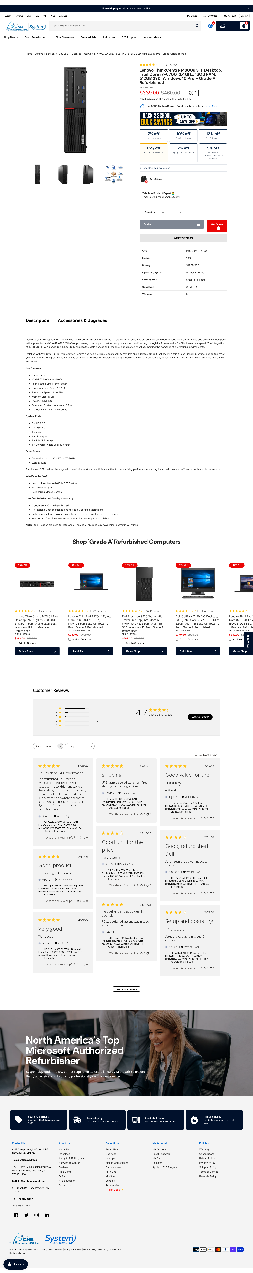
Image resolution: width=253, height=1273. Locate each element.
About (8, 15)
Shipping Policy (208, 1167)
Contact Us (65, 1185)
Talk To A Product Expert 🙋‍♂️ (158, 193)
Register (157, 1162)
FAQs (52, 15)
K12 (44, 15)
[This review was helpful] (141, 885)
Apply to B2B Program (71, 1158)
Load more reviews (126, 989)
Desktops (111, 1153)
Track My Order (209, 15)
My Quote (192, 15)
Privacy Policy (207, 1162)
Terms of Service (208, 1171)
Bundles (110, 1180)
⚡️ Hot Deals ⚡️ (115, 1189)
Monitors (110, 1176)
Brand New (112, 1149)
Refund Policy (207, 1158)
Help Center (65, 1171)
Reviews (19, 15)
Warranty (204, 1149)
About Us (64, 1149)
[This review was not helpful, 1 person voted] (147, 953)
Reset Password (161, 1153)
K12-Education (67, 1180)
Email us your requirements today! (161, 196)
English (244, 15)
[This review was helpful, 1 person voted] (205, 818)
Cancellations (206, 1153)
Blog (29, 15)
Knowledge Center (69, 1162)
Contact (63, 15)
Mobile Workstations (117, 1162)
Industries (64, 1153)
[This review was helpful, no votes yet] (78, 837)
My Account (159, 1149)
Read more (52, 809)
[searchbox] (45, 746)
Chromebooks (113, 1167)
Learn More (211, 105)
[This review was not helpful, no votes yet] (84, 837)
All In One (111, 1171)
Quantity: (150, 212)
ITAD (37, 15)
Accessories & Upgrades (82, 320)
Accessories (112, 1185)
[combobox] (80, 746)
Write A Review (200, 717)
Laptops (110, 1158)
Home (29, 53)
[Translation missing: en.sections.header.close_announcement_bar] (248, 8)
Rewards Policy (208, 1176)
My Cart (156, 1158)
